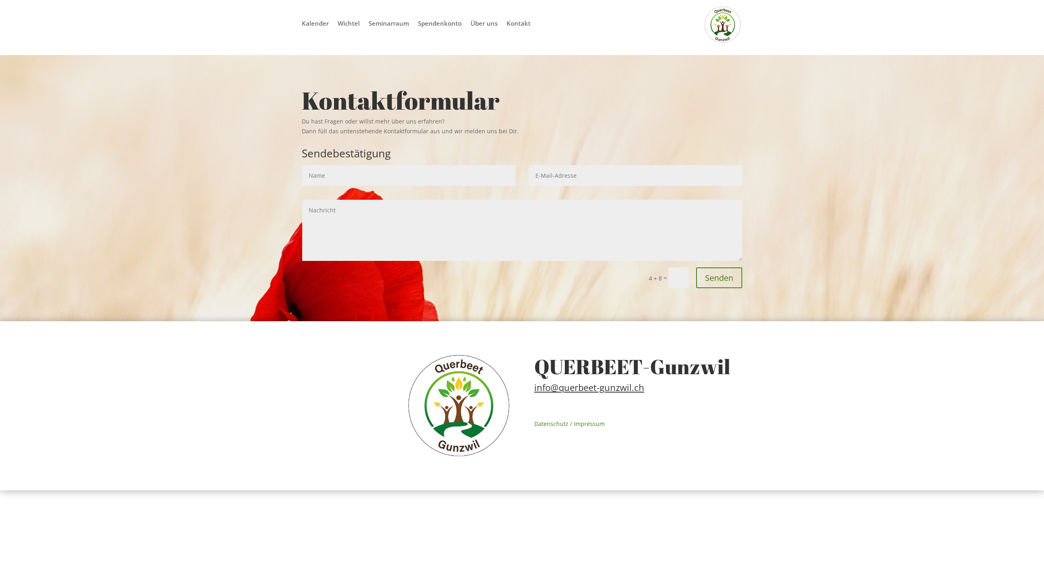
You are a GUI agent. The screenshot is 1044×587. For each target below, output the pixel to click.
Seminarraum (389, 23)
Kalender (315, 23)
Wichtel (349, 23)
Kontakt (519, 23)
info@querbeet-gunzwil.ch (589, 387)
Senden (719, 277)
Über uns (484, 23)
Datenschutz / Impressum (569, 424)
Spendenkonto (440, 23)
